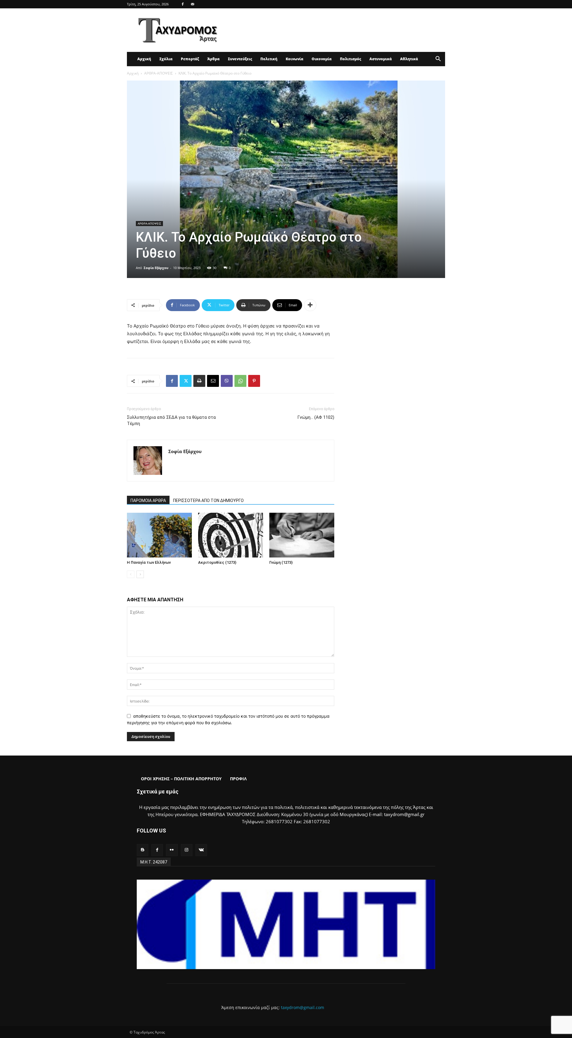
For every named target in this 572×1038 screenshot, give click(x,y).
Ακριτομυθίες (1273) (217, 562)
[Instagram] (186, 850)
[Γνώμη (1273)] (301, 535)
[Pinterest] (254, 381)
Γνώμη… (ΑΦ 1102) (315, 417)
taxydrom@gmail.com (302, 1007)
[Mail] (192, 4)
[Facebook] (182, 4)
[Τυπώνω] (199, 381)
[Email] (213, 381)
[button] (438, 59)
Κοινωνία (294, 58)
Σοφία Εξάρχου (156, 267)
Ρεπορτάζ (190, 58)
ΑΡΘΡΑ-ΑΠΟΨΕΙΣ (158, 73)
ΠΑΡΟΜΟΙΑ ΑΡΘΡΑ (148, 500)
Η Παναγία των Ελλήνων (149, 562)
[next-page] (140, 574)
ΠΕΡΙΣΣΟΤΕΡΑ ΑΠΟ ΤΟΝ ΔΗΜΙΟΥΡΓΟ (208, 500)
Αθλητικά (409, 58)
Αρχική (144, 58)
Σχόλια (165, 58)
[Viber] (227, 381)
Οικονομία (322, 58)
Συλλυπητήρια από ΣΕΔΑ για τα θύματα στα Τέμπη (171, 420)
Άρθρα (213, 58)
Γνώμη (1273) (281, 562)
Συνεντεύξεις (240, 58)
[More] (310, 305)
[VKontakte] (201, 850)
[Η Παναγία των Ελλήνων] (159, 535)
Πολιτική (268, 58)
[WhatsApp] (240, 381)
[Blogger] (142, 850)
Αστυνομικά (380, 58)
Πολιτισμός (350, 58)
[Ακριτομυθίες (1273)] (230, 535)
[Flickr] (172, 850)
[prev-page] (130, 574)
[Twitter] (186, 381)
